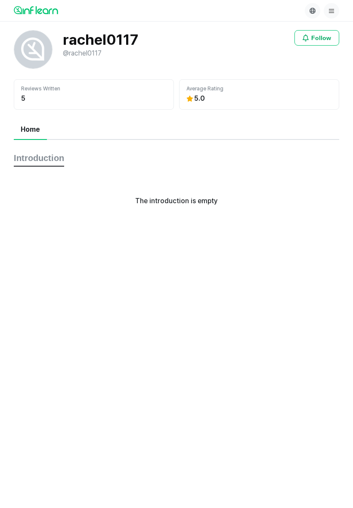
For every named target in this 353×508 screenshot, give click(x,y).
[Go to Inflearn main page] (36, 10)
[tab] (30, 130)
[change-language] (312, 11)
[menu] (331, 11)
